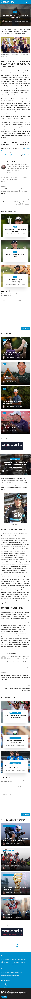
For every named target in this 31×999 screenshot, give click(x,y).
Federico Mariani (8, 470)
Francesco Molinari (14, 179)
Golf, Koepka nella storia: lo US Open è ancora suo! (17, 689)
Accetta (4, 996)
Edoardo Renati (12, 720)
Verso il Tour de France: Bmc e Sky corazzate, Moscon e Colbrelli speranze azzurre (14, 191)
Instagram (18, 155)
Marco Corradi (9, 843)
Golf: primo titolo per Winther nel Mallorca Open (13, 402)
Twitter (13, 155)
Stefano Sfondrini (8, 21)
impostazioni (26, 994)
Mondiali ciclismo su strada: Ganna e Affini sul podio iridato (16, 767)
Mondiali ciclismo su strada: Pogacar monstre (15, 742)
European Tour (4, 179)
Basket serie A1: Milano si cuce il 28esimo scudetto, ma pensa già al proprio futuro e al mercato (15, 677)
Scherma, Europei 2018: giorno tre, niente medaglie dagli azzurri (16, 203)
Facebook (8, 155)
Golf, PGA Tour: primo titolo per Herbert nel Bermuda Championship (15, 378)
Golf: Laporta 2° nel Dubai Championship (16, 281)
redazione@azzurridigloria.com (11, 975)
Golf (15, 12)
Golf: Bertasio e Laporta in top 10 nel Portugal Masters (14, 353)
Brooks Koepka (4, 177)
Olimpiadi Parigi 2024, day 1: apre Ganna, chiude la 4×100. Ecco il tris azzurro (15, 839)
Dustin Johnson (13, 177)
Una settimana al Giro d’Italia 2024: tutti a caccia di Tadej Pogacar (15, 864)
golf (20, 152)
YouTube (24, 155)
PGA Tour (3, 181)
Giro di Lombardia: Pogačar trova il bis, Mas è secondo (15, 913)
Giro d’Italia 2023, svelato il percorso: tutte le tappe (14, 888)
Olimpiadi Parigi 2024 (8, 825)
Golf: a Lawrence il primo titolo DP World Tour (15, 230)
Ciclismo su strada (15, 459)
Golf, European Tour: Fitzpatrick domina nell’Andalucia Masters (15, 427)
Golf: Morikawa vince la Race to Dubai (15, 255)
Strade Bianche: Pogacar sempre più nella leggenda (15, 716)
